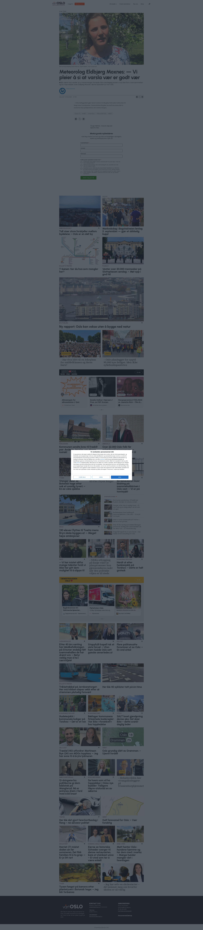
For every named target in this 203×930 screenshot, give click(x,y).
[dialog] (101, 465)
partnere (102, 459)
